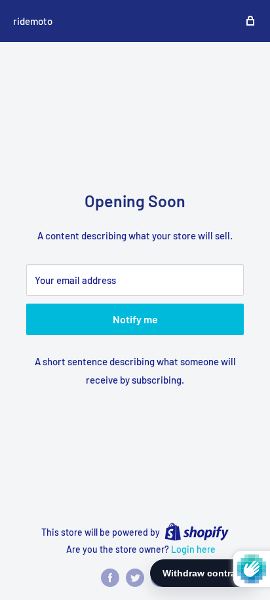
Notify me (135, 319)
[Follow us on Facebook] (110, 578)
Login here (193, 549)
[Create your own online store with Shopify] (196, 532)
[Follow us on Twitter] (135, 578)
